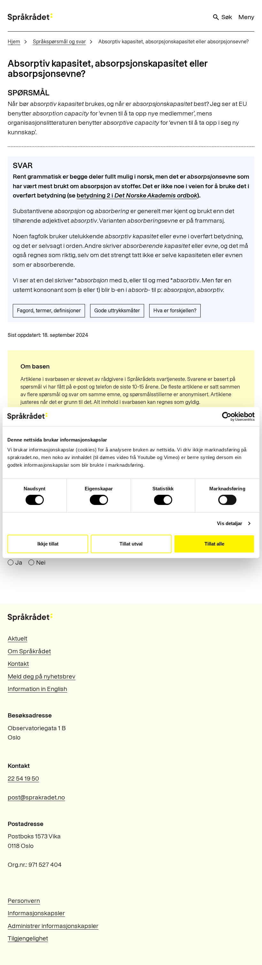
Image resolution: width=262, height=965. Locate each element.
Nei (40, 562)
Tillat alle (214, 543)
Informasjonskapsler (36, 913)
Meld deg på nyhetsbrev (41, 676)
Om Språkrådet (29, 651)
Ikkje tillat (47, 543)
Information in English (37, 689)
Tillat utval (131, 543)
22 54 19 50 (23, 778)
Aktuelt (17, 638)
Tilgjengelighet (28, 938)
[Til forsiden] (30, 17)
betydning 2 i (137, 195)
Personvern (24, 900)
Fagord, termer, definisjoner (49, 311)
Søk (226, 17)
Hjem (14, 42)
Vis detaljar (229, 523)
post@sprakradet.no (36, 797)
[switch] (99, 500)
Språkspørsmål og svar (59, 42)
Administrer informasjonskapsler (53, 926)
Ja (18, 562)
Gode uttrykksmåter (117, 311)
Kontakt (18, 663)
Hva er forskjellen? (174, 311)
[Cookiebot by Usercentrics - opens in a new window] (227, 416)
